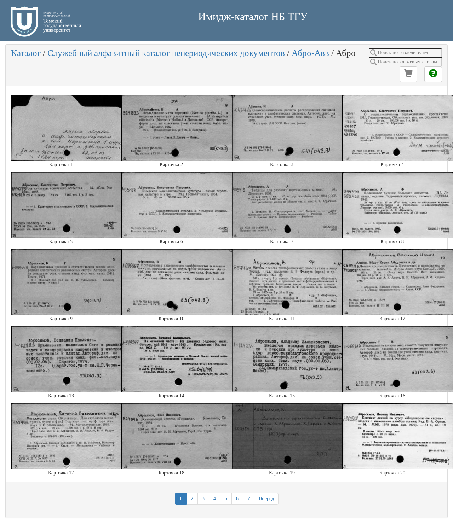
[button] (408, 74)
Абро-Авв (310, 53)
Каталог (26, 53)
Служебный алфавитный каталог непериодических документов (166, 53)
